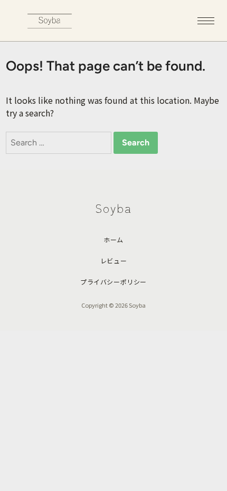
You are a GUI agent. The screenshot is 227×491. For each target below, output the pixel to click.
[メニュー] (205, 20)
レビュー (113, 260)
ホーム (113, 239)
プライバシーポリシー (113, 281)
